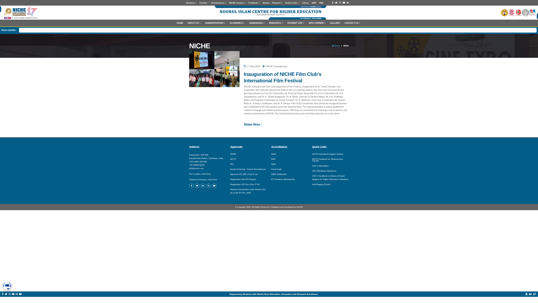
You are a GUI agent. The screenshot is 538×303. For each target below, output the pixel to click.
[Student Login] (526, 294)
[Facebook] (332, 3)
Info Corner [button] (316, 23)
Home (180, 23)
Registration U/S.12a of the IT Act (245, 184)
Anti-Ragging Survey (321, 184)
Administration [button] (214, 23)
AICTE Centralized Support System (327, 154)
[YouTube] (344, 3)
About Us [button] (193, 23)
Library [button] (305, 3)
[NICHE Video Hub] (214, 185)
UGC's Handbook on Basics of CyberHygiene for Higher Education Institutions (330, 177)
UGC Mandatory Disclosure (324, 171)
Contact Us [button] (351, 23)
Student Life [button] (294, 23)
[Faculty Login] (534, 294)
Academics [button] (236, 23)
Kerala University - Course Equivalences (248, 169)
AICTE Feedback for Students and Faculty (327, 160)
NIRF (273, 159)
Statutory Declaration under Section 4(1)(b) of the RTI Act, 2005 (248, 191)
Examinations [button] (218, 3)
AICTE (233, 159)
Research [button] (275, 23)
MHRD (233, 154)
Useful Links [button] (291, 3)
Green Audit (276, 169)
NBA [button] (321, 3)
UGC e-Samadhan (320, 166)
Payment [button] (276, 3)
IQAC (273, 164)
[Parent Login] (530, 294)
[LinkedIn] (348, 3)
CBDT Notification (279, 174)
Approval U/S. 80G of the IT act (244, 174)
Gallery (335, 23)
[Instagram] (340, 3)
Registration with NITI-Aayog (243, 179)
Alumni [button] (266, 3)
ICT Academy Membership (283, 179)
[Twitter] (336, 3)
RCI (232, 164)
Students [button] (190, 3)
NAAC (273, 154)
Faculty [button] (203, 3)
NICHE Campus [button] (236, 3)
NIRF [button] (314, 3)
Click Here (206, 174)
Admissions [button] (256, 23)
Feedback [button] (253, 3)
